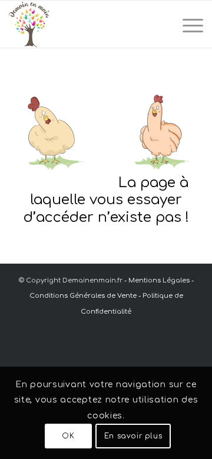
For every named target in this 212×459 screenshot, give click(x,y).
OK (68, 436)
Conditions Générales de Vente (83, 296)
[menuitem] (187, 24)
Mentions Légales (159, 280)
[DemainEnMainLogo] (86, 24)
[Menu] (187, 24)
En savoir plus (133, 436)
